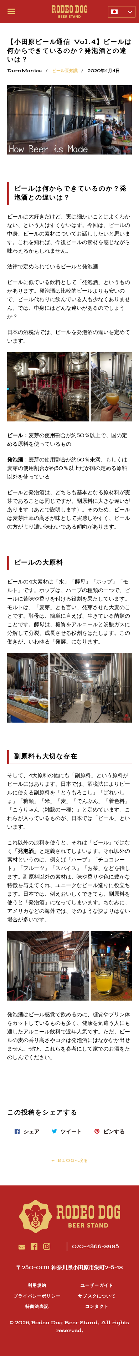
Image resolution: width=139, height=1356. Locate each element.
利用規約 (37, 1285)
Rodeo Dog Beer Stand (64, 1323)
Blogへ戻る (71, 1160)
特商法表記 (37, 1306)
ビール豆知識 (65, 71)
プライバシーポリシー (37, 1296)
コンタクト (97, 1306)
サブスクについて (97, 1296)
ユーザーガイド (97, 1285)
